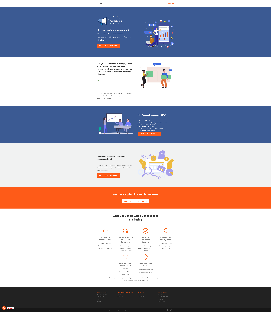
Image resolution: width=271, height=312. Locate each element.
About (119, 294)
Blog (119, 298)
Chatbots (99, 301)
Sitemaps (140, 294)
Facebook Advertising (102, 294)
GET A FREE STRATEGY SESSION (135, 201)
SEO (98, 298)
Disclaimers (140, 298)
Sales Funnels (100, 296)
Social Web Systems (117, 310)
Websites (99, 303)
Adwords (99, 299)
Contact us (120, 296)
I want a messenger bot (108, 45)
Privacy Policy (141, 296)
